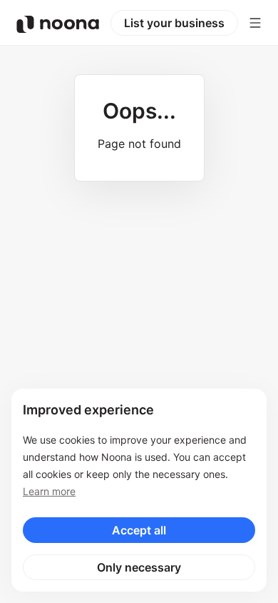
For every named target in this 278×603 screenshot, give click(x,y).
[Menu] (255, 22)
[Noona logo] (57, 24)
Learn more (49, 491)
